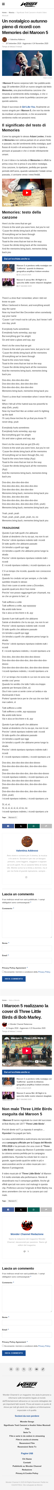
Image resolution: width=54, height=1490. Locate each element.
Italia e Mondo (14, 1000)
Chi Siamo (27, 1459)
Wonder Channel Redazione (21, 1024)
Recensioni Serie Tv (27, 1447)
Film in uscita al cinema (27, 1439)
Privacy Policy (44, 972)
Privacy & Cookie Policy (27, 1473)
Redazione (27, 1470)
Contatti (27, 1462)
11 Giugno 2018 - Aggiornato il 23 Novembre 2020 (25, 1028)
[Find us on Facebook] (30, 1369)
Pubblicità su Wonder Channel (27, 1466)
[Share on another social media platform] (46, 826)
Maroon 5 (12, 817)
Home (4, 13)
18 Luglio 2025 (24, 275)
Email (5, 955)
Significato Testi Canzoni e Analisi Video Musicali (27, 1425)
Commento (8, 908)
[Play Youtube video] (27, 193)
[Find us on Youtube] (36, 1369)
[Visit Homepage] (29, 4)
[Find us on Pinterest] (11, 1369)
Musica (11, 13)
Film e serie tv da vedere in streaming (27, 1436)
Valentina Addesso (17, 39)
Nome (5, 943)
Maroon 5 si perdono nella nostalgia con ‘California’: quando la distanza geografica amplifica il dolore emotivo (34, 268)
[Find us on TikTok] (43, 1369)
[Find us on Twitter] (24, 1369)
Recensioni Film (27, 1443)
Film (27, 1429)
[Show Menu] (3, 4)
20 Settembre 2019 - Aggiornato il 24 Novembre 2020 (27, 43)
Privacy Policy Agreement (15, 967)
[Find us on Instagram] (17, 1369)
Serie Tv (27, 1432)
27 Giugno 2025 (25, 286)
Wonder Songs (27, 1421)
